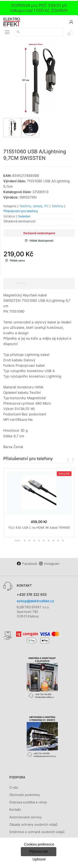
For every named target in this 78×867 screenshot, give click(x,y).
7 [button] (48, 540)
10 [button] (63, 540)
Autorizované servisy (25, 817)
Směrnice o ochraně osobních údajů (37, 832)
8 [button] (53, 540)
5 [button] (39, 540)
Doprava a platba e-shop (28, 802)
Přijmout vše (38, 851)
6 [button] (44, 540)
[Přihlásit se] (71, 22)
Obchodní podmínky (24, 795)
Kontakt (15, 809)
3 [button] (29, 540)
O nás (13, 787)
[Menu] (7, 32)
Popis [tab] (21, 283)
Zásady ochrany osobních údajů (33, 824)
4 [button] (34, 540)
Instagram (51, 564)
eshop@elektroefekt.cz (35, 601)
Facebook (29, 564)
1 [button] (17, 540)
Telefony (57, 206)
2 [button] (25, 540)
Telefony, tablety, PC (34, 206)
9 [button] (58, 540)
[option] (39, 78)
